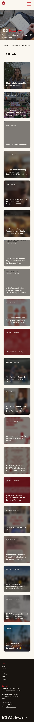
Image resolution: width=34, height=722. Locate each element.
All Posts (6, 45)
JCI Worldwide (11, 4)
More (13, 45)
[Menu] (29, 4)
